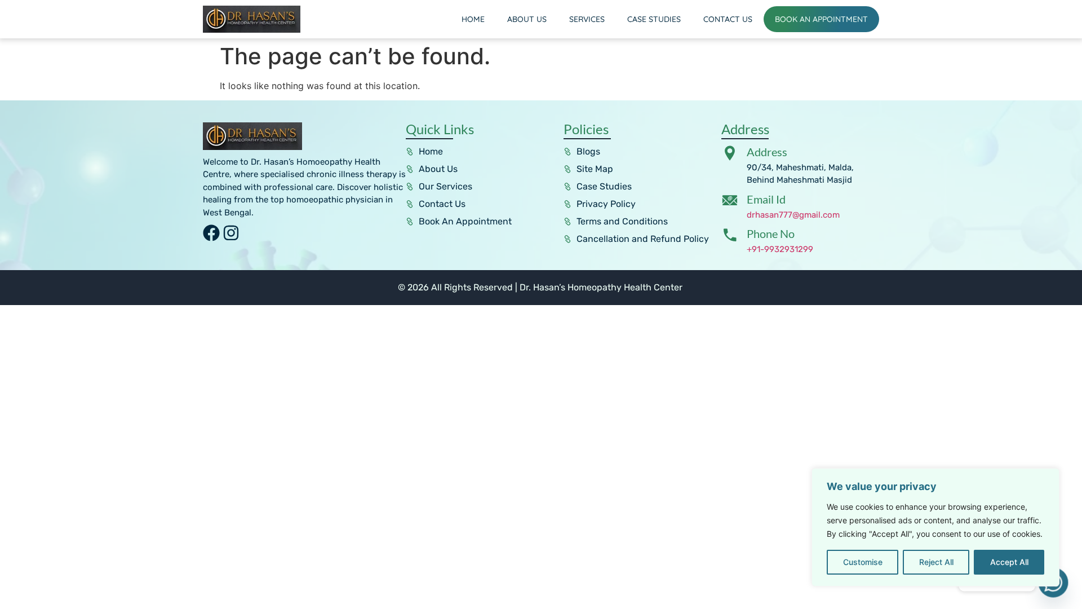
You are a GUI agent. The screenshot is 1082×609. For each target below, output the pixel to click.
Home (473, 19)
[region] (935, 527)
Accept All (1009, 562)
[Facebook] (211, 232)
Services (587, 19)
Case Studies (654, 19)
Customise (863, 562)
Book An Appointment (821, 19)
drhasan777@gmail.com (793, 215)
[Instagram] (231, 232)
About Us (527, 19)
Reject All (936, 562)
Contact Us (727, 19)
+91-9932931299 (780, 249)
